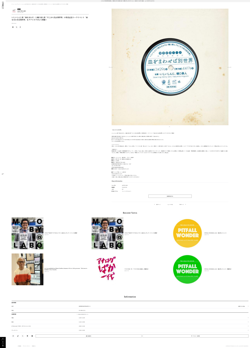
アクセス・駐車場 (196, 336)
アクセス (3, 343)
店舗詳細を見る (170, 196)
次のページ (181, 204)
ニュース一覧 (170, 204)
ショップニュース (17, 4)
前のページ (158, 204)
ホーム (13, 4)
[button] (111, 67)
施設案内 (89, 336)
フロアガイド (3, 339)
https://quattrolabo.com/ (118, 167)
